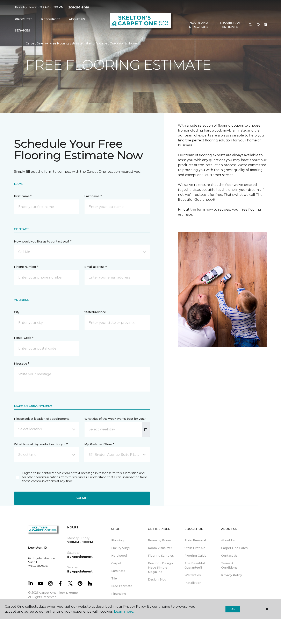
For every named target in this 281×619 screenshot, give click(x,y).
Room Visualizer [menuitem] (160, 548)
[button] (250, 24)
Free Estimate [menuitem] (121, 586)
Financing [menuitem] (118, 594)
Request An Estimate (230, 25)
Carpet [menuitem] (116, 563)
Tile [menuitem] (114, 578)
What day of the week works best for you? (114, 418)
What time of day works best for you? (41, 444)
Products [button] (24, 19)
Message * (21, 363)
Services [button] (22, 30)
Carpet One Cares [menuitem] (234, 548)
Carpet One (34, 43)
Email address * (95, 266)
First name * (22, 196)
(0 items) (265, 24)
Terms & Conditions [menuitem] (229, 565)
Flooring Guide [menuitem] (195, 555)
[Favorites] (258, 24)
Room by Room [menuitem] (159, 540)
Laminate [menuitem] (118, 571)
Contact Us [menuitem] (229, 555)
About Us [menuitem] (228, 540)
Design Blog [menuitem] (157, 579)
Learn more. (124, 611)
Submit (82, 498)
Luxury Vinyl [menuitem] (120, 548)
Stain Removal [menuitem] (195, 540)
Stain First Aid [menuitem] (195, 548)
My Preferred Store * (99, 444)
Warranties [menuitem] (193, 575)
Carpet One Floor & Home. (58, 593)
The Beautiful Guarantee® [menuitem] (195, 565)
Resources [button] (50, 19)
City (16, 312)
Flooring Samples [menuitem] (161, 555)
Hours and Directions (198, 25)
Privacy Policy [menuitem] (231, 575)
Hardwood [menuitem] (119, 555)
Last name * (92, 196)
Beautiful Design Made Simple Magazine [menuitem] (160, 567)
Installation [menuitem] (193, 583)
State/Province (95, 312)
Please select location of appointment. (41, 418)
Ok (232, 609)
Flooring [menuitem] (117, 540)
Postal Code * (23, 337)
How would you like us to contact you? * (42, 241)
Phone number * (26, 266)
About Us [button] (77, 19)
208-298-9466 (78, 7)
